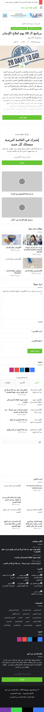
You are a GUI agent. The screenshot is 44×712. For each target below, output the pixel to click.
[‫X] (27, 370)
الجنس (27, 621)
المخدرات (9, 621)
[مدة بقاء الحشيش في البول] (35, 423)
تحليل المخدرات (27, 625)
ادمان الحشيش (37, 614)
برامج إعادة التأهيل (28, 24)
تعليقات (7, 383)
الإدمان (27, 617)
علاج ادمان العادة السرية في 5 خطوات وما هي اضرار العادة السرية (11, 499)
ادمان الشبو (26, 614)
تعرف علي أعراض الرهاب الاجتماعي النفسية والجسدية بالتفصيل (33, 250)
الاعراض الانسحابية (10, 617)
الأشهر (37, 383)
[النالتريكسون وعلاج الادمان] (32, 263)
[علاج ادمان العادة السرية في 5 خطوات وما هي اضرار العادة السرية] (11, 490)
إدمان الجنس (37, 610)
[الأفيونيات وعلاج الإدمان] (11, 239)
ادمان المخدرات (36, 617)
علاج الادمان (7, 625)
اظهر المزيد (23, 117)
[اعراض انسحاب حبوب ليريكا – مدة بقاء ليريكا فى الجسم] (35, 413)
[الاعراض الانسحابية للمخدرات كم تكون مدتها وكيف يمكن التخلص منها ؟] (8, 586)
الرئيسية (38, 24)
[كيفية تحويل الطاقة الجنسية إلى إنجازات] (35, 403)
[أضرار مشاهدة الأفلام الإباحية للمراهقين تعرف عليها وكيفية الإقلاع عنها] (35, 577)
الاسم (40, 322)
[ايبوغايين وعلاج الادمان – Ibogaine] (11, 263)
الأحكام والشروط (28, 693)
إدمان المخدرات (26, 610)
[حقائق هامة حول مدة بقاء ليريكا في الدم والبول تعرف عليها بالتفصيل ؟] (35, 393)
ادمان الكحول (16, 614)
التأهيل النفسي (37, 621)
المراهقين (38, 625)
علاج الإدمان (17, 625)
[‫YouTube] (17, 370)
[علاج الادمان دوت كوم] (29, 7)
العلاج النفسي (18, 621)
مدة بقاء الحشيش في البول (19, 420)
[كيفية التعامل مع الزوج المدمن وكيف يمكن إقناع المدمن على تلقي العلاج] (32, 513)
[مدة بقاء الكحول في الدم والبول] (35, 433)
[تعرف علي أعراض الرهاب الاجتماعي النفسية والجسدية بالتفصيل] (32, 239)
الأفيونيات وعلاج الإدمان (13, 247)
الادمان (20, 617)
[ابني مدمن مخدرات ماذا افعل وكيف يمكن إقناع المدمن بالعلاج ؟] (35, 594)
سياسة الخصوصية (15, 693)
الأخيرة (22, 383)
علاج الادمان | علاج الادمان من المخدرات (22, 697)
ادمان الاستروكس (14, 610)
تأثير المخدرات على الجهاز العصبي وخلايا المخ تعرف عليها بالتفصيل (12, 523)
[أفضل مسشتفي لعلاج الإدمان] (22, 15)
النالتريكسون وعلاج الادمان (33, 271)
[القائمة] (41, 8)
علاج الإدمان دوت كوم (11, 690)
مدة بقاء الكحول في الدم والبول (17, 430)
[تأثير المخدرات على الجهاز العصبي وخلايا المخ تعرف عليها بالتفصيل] (11, 513)
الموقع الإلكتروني (37, 341)
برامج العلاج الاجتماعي (19, 28)
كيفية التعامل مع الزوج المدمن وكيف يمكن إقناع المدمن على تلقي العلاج (34, 523)
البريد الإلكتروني (36, 331)
